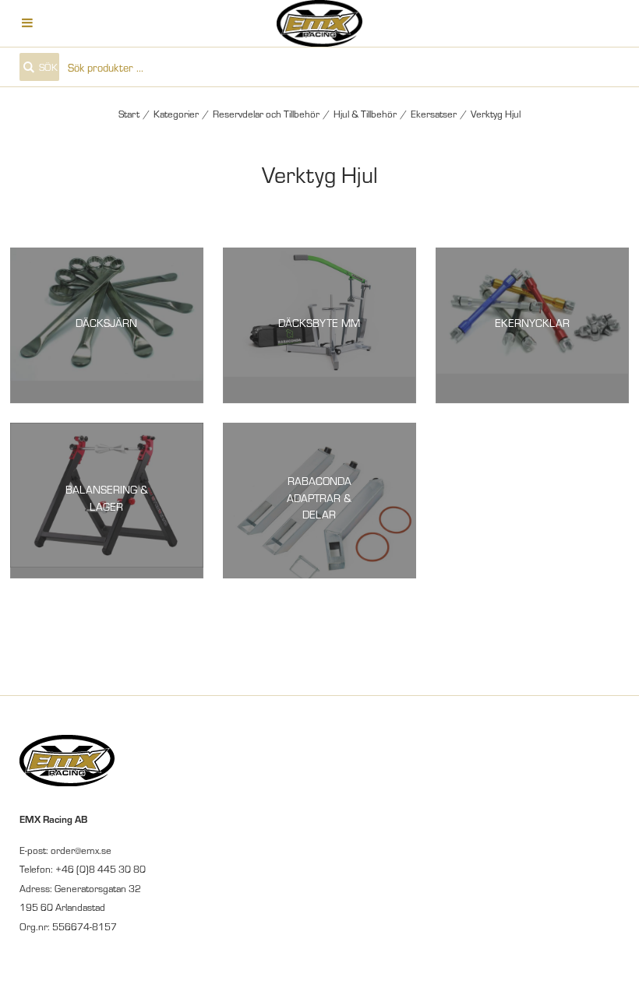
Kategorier (176, 114)
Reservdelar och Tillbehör (266, 114)
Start (128, 114)
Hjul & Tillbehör (365, 114)
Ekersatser (434, 114)
